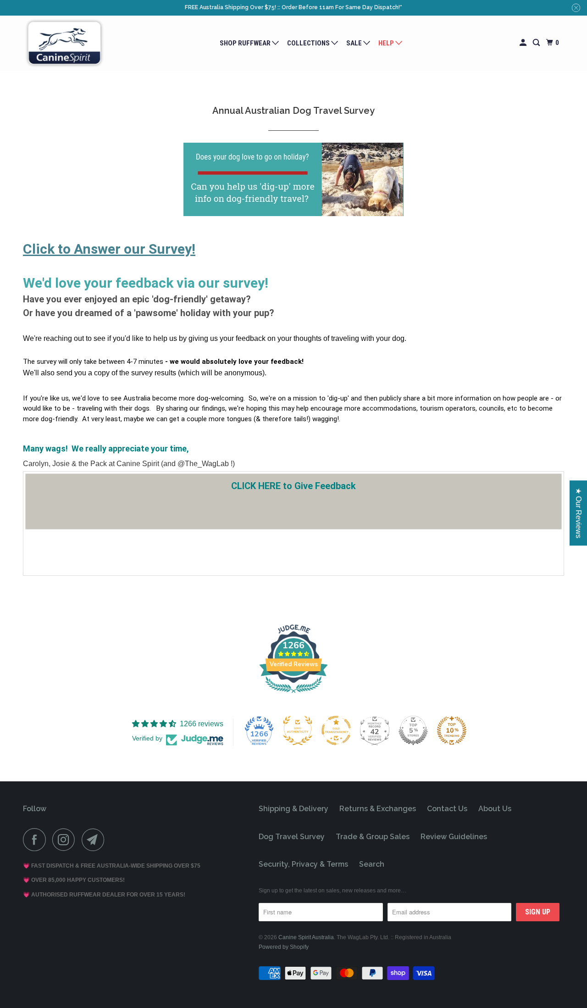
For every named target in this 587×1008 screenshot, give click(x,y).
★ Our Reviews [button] (578, 513)
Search (371, 864)
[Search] (537, 42)
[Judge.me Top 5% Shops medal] (413, 730)
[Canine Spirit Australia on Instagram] (66, 839)
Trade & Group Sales (373, 836)
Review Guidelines (454, 836)
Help (386, 43)
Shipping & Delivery (293, 808)
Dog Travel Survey (292, 836)
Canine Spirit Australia (306, 937)
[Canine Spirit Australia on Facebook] (36, 839)
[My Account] (524, 42)
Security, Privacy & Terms (303, 864)
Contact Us (447, 808)
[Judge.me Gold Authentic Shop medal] (297, 730)
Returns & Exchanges (377, 808)
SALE (354, 43)
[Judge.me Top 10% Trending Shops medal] (451, 730)
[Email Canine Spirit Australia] (95, 839)
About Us (494, 808)
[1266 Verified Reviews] (293, 694)
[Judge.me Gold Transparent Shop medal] (336, 730)
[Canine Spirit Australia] (64, 43)
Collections (309, 43)
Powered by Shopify (284, 947)
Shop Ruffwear (246, 43)
